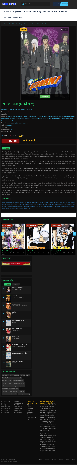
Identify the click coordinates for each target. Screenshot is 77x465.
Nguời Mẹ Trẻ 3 (16, 337)
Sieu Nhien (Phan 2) (18, 380)
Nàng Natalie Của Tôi (18, 320)
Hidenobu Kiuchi (12, 116)
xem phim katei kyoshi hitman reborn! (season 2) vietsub (57, 206)
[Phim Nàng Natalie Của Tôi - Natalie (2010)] (9, 323)
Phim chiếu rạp (5, 401)
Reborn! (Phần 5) (56, 251)
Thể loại (7, 12)
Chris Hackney (65, 118)
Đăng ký (56, 4)
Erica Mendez (67, 116)
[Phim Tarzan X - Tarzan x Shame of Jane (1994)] (9, 298)
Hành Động (15, 123)
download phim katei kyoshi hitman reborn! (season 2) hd (23, 206)
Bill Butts (48, 118)
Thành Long (17, 410)
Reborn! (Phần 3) (7, 251)
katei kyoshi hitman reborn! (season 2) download (47, 202)
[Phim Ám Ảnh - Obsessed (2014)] (9, 314)
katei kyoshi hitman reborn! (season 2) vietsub (16, 202)
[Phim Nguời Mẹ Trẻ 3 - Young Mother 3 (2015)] (9, 339)
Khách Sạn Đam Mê (17, 361)
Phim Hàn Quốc (18, 403)
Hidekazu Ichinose (22, 116)
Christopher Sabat (42, 116)
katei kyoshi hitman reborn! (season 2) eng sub (16, 208)
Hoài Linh (22, 375)
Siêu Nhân (4, 386)
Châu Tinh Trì (5, 375)
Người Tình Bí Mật (17, 328)
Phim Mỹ (16, 401)
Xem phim (13, 141)
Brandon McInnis (25, 118)
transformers (5, 394)
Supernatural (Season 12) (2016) (10, 391)
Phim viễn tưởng (5, 408)
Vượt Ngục (20, 394)
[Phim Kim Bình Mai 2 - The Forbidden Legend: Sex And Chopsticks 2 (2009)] (9, 306)
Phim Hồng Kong (19, 405)
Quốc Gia (18, 12)
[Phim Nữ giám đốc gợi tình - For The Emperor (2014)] (9, 290)
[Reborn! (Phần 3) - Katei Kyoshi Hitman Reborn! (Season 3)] (13, 236)
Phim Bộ (38, 12)
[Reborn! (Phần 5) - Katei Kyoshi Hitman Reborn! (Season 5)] (62, 236)
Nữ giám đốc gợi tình (17, 287)
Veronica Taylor (8, 118)
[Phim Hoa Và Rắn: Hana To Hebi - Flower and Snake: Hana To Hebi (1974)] (9, 347)
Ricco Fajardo (35, 118)
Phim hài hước (5, 412)
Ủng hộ (40, 459)
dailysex (68, 459)
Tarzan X (14, 296)
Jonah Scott (50, 116)
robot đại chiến (18, 377)
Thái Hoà (22, 391)
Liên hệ (47, 459)
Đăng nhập (64, 4)
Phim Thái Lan (18, 406)
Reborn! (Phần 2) (41, 24)
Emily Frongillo (32, 116)
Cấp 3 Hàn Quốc (14, 375)
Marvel (27, 375)
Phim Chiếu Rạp (51, 12)
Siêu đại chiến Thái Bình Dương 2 (32, 414)
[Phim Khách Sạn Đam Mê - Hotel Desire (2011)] (9, 363)
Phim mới (63, 12)
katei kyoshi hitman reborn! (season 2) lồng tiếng (36, 204)
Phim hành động (5, 406)
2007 (12, 129)
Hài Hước (25, 123)
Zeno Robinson (58, 116)
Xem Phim (45, 96)
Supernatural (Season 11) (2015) (10, 388)
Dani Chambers (55, 118)
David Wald (42, 118)
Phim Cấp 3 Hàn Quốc (7, 377)
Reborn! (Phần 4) (31, 251)
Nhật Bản (10, 125)
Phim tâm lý (4, 410)
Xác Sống (27, 394)
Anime (20, 123)
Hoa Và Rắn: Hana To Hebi (19, 345)
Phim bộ (9, 123)
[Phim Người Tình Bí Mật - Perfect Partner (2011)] (9, 331)
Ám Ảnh (14, 312)
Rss (73, 459)
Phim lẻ (8, 284)
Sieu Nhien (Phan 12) (19, 383)
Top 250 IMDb (17, 18)
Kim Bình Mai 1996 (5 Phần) (19, 353)
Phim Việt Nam (18, 408)
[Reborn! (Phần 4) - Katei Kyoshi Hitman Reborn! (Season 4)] (38, 236)
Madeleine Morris (10, 121)
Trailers (7, 18)
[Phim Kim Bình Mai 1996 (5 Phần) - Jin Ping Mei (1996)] (9, 355)
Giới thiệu (53, 459)
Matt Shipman (17, 118)
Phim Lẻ (28, 12)
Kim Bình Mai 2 (16, 304)
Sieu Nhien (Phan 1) (7, 380)
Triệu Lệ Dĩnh (13, 394)
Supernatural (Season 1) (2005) (16, 386)
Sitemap (61, 459)
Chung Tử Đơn (18, 412)
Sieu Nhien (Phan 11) (7, 383)
